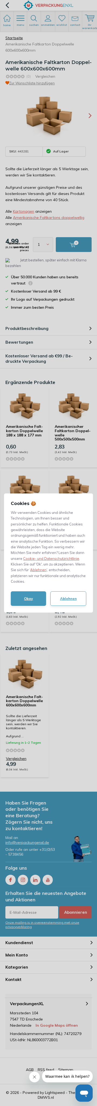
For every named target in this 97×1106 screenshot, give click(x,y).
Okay (28, 598)
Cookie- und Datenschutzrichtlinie (51, 558)
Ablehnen (38, 570)
